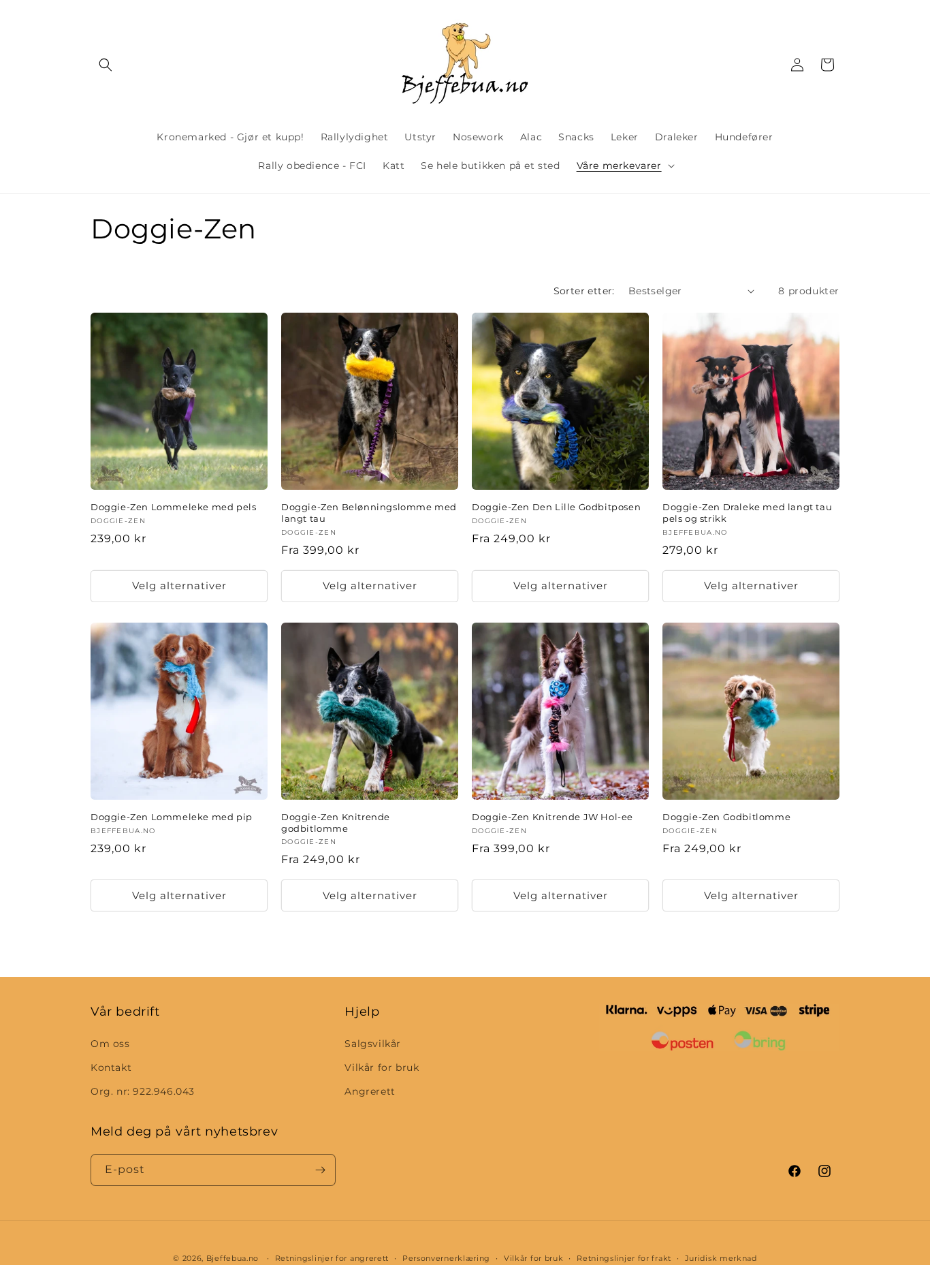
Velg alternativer (179, 585)
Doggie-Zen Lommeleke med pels (173, 506)
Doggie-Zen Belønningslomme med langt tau (369, 512)
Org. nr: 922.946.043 (143, 1091)
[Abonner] (320, 1170)
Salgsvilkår (372, 1043)
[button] (106, 65)
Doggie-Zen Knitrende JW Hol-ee (552, 816)
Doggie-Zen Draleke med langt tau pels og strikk (747, 512)
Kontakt (111, 1067)
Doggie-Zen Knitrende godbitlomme (335, 822)
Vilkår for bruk (381, 1067)
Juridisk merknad (721, 1257)
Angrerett (369, 1091)
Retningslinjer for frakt (624, 1257)
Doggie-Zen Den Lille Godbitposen (556, 506)
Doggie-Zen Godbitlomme (726, 816)
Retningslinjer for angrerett (332, 1257)
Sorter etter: (584, 291)
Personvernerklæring (446, 1257)
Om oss (110, 1043)
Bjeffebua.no (232, 1258)
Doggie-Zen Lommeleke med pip (172, 816)
